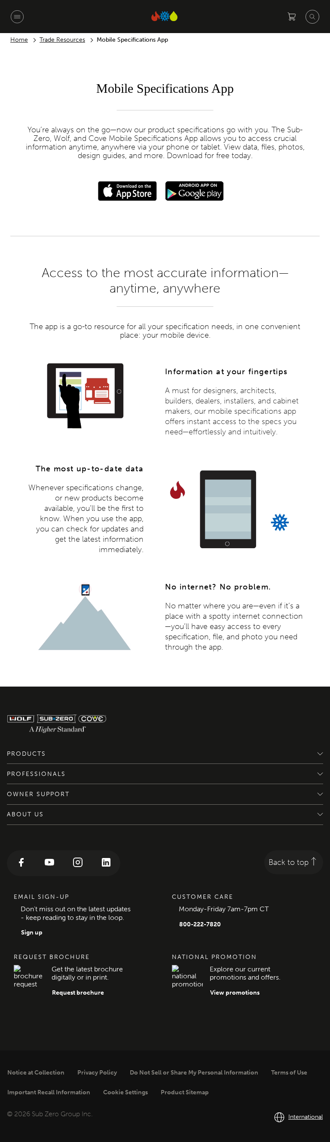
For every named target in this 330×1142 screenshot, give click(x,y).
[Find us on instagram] (77, 863)
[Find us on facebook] (21, 863)
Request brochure (78, 992)
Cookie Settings (125, 1092)
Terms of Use (289, 1072)
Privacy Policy (97, 1072)
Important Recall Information (48, 1092)
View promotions (235, 992)
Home (19, 39)
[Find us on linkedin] (106, 863)
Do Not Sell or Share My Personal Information (194, 1072)
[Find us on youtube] (49, 863)
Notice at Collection (35, 1072)
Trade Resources (62, 39)
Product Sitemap (185, 1092)
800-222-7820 (200, 924)
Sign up (32, 932)
